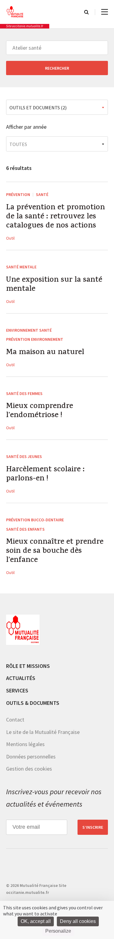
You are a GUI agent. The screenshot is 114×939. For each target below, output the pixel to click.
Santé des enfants (25, 529)
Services (17, 690)
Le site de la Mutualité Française (43, 731)
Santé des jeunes (24, 456)
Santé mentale (21, 267)
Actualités (20, 678)
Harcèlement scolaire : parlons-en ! (45, 475)
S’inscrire (92, 827)
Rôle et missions (28, 665)
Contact (15, 719)
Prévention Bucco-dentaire (35, 520)
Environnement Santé (29, 330)
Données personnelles (31, 756)
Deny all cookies (78, 921)
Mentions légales (25, 744)
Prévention (18, 194)
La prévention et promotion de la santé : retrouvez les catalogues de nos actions (55, 217)
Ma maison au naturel (45, 352)
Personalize (58, 931)
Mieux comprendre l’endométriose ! (39, 411)
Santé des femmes (24, 393)
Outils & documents (32, 702)
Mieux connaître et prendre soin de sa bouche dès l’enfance (54, 551)
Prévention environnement (34, 339)
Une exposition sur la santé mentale (54, 285)
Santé (42, 194)
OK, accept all (36, 921)
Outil (10, 238)
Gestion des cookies (29, 768)
